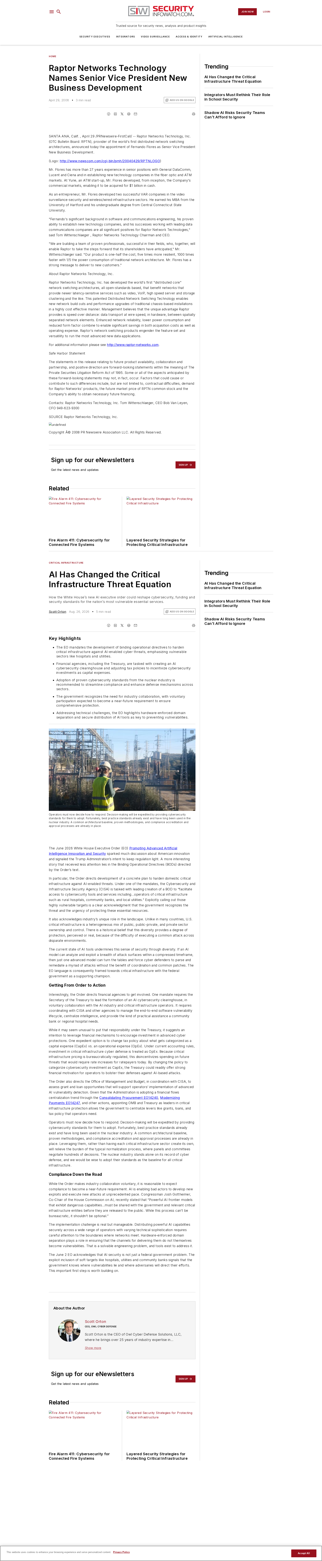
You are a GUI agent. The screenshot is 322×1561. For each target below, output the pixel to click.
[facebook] (109, 114)
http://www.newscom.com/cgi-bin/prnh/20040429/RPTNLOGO (110, 161)
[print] (193, 114)
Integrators (125, 36)
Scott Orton (57, 611)
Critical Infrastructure (66, 562)
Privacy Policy (121, 1552)
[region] (161, 1553)
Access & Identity (189, 36)
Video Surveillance (155, 36)
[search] (58, 12)
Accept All (304, 1553)
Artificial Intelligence (225, 36)
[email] (135, 114)
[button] (51, 12)
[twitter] (122, 114)
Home (52, 56)
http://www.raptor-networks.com (133, 345)
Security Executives (94, 36)
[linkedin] (115, 114)
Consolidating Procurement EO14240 (128, 1098)
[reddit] (129, 114)
